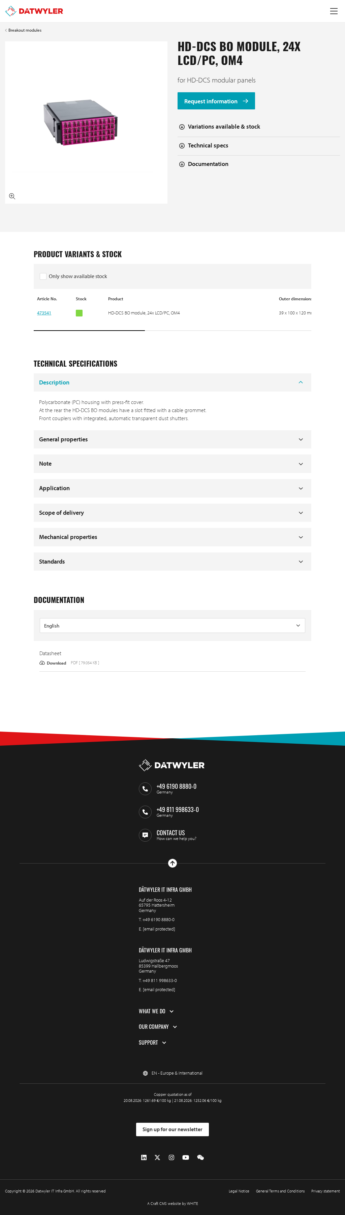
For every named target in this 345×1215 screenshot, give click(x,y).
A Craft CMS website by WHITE (172, 1203)
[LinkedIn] (144, 1157)
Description (54, 382)
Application (54, 488)
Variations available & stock (224, 126)
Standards (52, 561)
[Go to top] (172, 863)
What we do (152, 1011)
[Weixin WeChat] (200, 1157)
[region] (172, 313)
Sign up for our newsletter (172, 1129)
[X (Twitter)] (157, 1157)
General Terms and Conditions (280, 1190)
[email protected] (159, 929)
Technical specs (208, 145)
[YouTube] (185, 1157)
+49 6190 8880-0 (159, 919)
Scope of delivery (61, 512)
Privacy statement (325, 1190)
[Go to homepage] (34, 11)
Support (148, 1043)
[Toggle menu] (334, 11)
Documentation (208, 164)
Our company (154, 1027)
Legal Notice (239, 1190)
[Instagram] (171, 1157)
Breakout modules (24, 30)
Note (45, 463)
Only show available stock (78, 276)
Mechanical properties (68, 537)
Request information (211, 101)
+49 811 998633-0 (160, 980)
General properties (63, 439)
